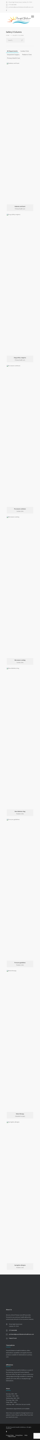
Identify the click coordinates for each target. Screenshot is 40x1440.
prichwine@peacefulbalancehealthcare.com (20, 7)
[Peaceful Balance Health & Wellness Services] (18, 20)
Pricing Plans (19, 1435)
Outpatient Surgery (13, 54)
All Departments (12, 51)
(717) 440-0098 (12, 4)
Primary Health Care (13, 58)
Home (7, 35)
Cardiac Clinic (24, 51)
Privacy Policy (10, 1435)
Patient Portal (13, 1338)
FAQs (26, 1435)
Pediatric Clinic (27, 54)
